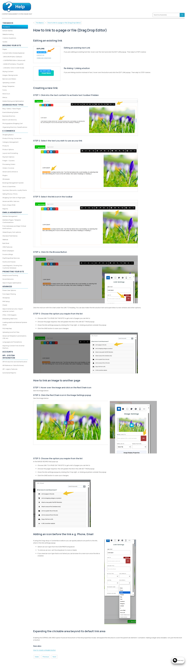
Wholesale (6, 179)
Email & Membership (12, 212)
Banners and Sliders (9, 79)
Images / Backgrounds (10, 75)
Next (54, 657)
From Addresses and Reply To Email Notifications (14, 227)
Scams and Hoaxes (9, 262)
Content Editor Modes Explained (13, 53)
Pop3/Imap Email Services (11, 258)
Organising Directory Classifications (15, 127)
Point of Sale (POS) (9, 205)
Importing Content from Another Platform (13, 347)
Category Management (10, 142)
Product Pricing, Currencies (12, 138)
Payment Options (8, 157)
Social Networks (8, 279)
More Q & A (6, 94)
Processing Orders (9, 164)
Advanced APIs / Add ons (11, 201)
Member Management (10, 216)
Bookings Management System (13, 183)
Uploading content (9, 83)
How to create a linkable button (44, 650)
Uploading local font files (11, 332)
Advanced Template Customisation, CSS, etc (15, 337)
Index (37, 657)
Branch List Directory (10, 120)
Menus (5, 97)
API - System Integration (9, 356)
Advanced (7, 286)
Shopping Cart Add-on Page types (14, 198)
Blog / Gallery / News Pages (12, 109)
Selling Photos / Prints (10, 194)
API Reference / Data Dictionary (13, 365)
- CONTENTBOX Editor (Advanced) (14, 60)
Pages (5, 49)
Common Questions (9, 38)
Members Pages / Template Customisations (12, 221)
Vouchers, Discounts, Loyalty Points (15, 190)
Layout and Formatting (10, 153)
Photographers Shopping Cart (13, 123)
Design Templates (8, 86)
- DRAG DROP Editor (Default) (12, 57)
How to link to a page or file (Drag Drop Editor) (64, 23)
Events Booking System (10, 112)
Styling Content (8, 71)
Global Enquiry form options (12, 232)
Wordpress (6, 298)
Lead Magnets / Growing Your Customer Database (12, 266)
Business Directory (9, 116)
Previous (46, 657)
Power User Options (9, 290)
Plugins (5, 175)
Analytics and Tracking (10, 275)
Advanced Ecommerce (10, 172)
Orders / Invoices (8, 168)
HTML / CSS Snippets (9, 315)
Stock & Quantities (9, 186)
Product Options (8, 149)
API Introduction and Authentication (15, 362)
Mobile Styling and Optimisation (13, 101)
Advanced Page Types (13, 105)
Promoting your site (13, 271)
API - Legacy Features (10, 369)
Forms (5, 90)
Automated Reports (9, 373)
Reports (5, 209)
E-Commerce (9, 131)
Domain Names (8, 31)
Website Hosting (8, 34)
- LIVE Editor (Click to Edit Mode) (13, 68)
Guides (5, 42)
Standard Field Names (10, 236)
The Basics (40, 23)
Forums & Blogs (8, 254)
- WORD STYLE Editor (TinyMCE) (13, 64)
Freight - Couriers (8, 161)
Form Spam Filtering (9, 294)
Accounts (8, 352)
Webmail (5, 240)
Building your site (12, 45)
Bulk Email (6, 243)
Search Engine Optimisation (12, 283)
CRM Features (7, 247)
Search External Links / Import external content (13, 310)
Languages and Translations (12, 342)
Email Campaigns (8, 251)
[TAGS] (5, 305)
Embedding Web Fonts (10, 319)
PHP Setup (6, 301)
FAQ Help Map (7, 328)
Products (6, 146)
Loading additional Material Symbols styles (15, 323)
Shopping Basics (8, 135)
